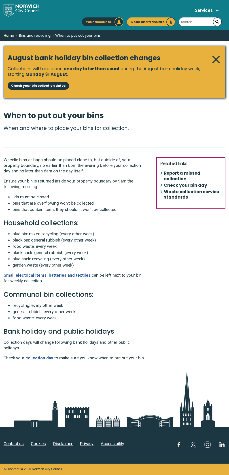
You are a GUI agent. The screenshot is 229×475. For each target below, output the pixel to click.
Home (9, 35)
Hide (216, 59)
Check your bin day (185, 185)
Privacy (86, 443)
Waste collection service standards (191, 194)
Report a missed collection (182, 176)
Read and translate (148, 23)
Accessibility (112, 443)
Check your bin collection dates (38, 85)
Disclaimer (63, 443)
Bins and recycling (35, 35)
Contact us (14, 443)
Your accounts (98, 22)
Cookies (38, 443)
